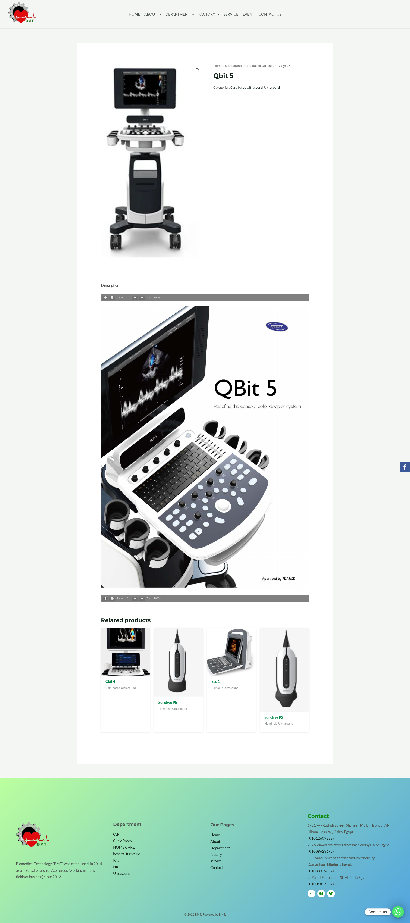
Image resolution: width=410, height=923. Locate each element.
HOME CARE (124, 847)
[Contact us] (398, 912)
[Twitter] (331, 893)
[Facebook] (321, 893)
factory (216, 854)
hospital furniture (126, 854)
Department (220, 848)
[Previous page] (105, 297)
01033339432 (321, 871)
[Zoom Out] (135, 297)
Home (217, 66)
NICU (117, 867)
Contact (216, 867)
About (215, 841)
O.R (116, 834)
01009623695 (321, 851)
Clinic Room (122, 841)
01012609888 (321, 838)
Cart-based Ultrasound (261, 66)
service (216, 861)
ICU (116, 860)
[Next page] (112, 297)
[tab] (110, 286)
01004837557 (321, 884)
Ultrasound (233, 66)
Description (110, 285)
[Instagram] (311, 893)
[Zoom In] (142, 297)
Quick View (125, 675)
